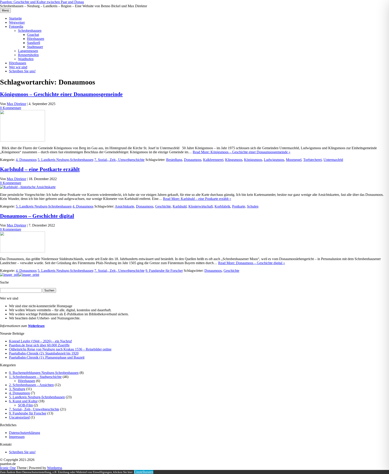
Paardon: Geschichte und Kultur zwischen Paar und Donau (42, 2)
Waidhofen (26, 59)
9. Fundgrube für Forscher (164, 270)
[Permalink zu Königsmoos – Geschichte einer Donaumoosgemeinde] (22, 140)
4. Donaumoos (26, 160)
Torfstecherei (312, 160)
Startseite (15, 18)
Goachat (33, 35)
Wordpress (54, 468)
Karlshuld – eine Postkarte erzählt (40, 169)
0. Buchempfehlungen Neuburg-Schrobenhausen (44, 373)
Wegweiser (17, 22)
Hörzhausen (35, 39)
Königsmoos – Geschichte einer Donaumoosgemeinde (61, 94)
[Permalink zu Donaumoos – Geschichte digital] (22, 251)
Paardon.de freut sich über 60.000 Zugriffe (39, 345)
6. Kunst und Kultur (23, 401)
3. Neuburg (17, 389)
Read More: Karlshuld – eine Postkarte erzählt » (197, 199)
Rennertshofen (28, 55)
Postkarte (238, 206)
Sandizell (33, 43)
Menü (5, 10)
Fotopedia (16, 26)
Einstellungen (143, 472)
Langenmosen (28, 51)
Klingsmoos (233, 160)
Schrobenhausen (29, 30)
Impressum (17, 437)
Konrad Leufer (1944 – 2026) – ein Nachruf (40, 341)
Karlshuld (180, 206)
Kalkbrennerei (213, 160)
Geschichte (163, 206)
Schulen (252, 206)
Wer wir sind (18, 67)
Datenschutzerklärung (24, 433)
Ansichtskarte (124, 206)
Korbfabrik (222, 206)
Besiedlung (174, 160)
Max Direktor (16, 104)
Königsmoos (253, 160)
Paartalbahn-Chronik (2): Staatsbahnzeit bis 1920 (44, 353)
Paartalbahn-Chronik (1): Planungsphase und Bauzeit (46, 357)
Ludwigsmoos (274, 160)
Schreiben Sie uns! (22, 71)
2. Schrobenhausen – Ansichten (31, 385)
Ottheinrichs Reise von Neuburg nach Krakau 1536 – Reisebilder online (60, 349)
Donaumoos (192, 160)
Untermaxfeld (333, 160)
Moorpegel (293, 160)
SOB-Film (25, 405)
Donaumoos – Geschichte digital (37, 216)
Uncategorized (19, 417)
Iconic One (8, 468)
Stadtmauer (35, 47)
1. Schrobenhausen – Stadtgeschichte (35, 377)
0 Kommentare (10, 108)
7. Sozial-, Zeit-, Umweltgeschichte (119, 160)
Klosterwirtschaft (200, 206)
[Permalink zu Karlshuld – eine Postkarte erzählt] (28, 187)
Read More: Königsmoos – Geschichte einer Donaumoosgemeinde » (241, 152)
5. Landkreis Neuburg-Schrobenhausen (65, 160)
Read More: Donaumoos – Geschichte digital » (251, 263)
